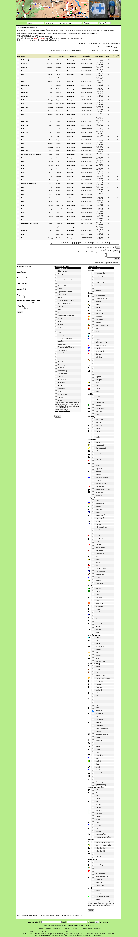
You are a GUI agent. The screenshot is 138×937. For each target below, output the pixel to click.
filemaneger (71, 60)
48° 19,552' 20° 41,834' (99, 150)
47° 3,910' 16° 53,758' (99, 121)
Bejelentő (73, 56)
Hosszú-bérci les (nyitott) (29, 223)
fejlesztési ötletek (100, 932)
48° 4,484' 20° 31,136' (99, 230)
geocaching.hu (73, 925)
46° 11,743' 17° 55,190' (99, 216)
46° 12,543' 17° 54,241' (99, 208)
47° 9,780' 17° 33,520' (99, 70)
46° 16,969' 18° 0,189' (99, 161)
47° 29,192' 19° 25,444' (99, 186)
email (98, 928)
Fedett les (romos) (27, 60)
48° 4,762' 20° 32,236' (99, 223)
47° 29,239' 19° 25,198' (99, 190)
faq (89, 928)
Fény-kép (117, 56)
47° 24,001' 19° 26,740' (99, 201)
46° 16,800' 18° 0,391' (99, 157)
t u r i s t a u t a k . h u (68, 19)
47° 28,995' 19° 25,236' (99, 194)
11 (83, 50)
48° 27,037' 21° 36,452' (99, 96)
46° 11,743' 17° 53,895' (99, 219)
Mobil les (24, 227)
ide (33, 35)
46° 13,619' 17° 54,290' (99, 205)
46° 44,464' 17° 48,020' (99, 107)
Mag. (107, 56)
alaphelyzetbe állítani (67, 915)
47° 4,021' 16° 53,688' (99, 117)
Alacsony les (25, 85)
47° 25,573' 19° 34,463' (99, 179)
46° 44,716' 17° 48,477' (99, 99)
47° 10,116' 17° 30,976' (99, 67)
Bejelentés (86, 56)
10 (80, 50)
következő (116, 50)
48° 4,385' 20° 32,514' (99, 226)
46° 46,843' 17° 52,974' (99, 147)
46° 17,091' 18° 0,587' (99, 165)
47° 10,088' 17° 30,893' (99, 63)
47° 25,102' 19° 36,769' (99, 172)
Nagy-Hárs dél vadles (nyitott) (31, 154)
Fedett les (24, 100)
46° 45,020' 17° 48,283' (99, 114)
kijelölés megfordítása (62, 407)
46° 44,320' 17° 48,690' (99, 110)
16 (97, 50)
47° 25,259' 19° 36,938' (99, 176)
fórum (93, 928)
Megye (50, 56)
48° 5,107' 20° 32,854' (99, 154)
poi (76, 928)
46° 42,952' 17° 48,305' (99, 143)
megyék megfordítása (62, 409)
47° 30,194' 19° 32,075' (99, 136)
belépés (83, 928)
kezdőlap (41, 928)
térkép (48, 928)
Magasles (24, 63)
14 (91, 50)
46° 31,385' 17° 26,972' (99, 237)
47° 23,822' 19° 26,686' (99, 197)
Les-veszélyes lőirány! (28, 183)
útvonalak (68, 928)
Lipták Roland (71, 150)
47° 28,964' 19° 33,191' (99, 212)
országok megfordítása (62, 411)
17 (99, 50)
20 (108, 50)
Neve (23, 56)
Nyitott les (24, 89)
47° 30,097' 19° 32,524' (99, 139)
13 (88, 50)
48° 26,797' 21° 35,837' (99, 88)
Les (22, 74)
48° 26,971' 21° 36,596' (99, 92)
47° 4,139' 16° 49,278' (99, 132)
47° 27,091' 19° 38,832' (99, 234)
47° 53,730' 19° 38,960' (99, 77)
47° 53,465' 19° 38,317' (99, 74)
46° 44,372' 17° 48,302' (99, 103)
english (117, 19)
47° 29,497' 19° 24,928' (99, 183)
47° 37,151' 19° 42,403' (99, 81)
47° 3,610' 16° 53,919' (99, 125)
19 (105, 50)
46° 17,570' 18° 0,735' (99, 168)
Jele (18, 56)
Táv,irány (112, 56)
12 (85, 50)
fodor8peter (71, 63)
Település (61, 56)
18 (102, 50)
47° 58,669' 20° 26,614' (99, 59)
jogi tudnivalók (97, 935)
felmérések (56, 928)
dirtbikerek (70, 74)
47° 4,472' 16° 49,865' (99, 128)
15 (94, 50)
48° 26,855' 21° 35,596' (99, 85)
